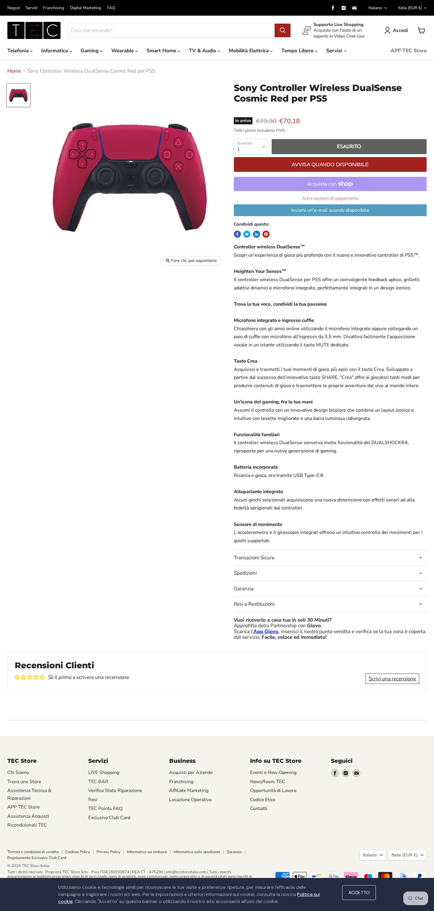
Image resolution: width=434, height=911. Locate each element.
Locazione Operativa (190, 799)
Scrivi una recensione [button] (392, 678)
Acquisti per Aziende (191, 772)
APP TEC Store (409, 50)
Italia (410, 8)
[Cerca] (283, 30)
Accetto (359, 892)
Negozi (13, 8)
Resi (92, 799)
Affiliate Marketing (188, 790)
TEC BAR (98, 781)
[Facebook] (333, 8)
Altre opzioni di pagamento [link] (330, 198)
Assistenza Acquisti (28, 816)
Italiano (375, 8)
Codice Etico (262, 799)
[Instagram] (344, 8)
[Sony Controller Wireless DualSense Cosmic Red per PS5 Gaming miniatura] (18, 95)
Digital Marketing (85, 8)
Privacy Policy (108, 852)
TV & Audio (203, 50)
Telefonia (18, 50)
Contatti (258, 808)
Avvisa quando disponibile (330, 164)
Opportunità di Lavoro (273, 790)
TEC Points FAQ (105, 808)
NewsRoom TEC (267, 781)
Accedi (400, 30)
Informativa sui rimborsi (147, 852)
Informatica (55, 50)
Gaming (90, 50)
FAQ (111, 8)
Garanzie (234, 852)
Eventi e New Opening (273, 772)
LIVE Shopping (103, 772)
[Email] (354, 8)
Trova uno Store (24, 781)
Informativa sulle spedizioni (197, 852)
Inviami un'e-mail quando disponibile (330, 210)
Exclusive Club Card (109, 817)
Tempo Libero (298, 50)
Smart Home (162, 50)
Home (14, 71)
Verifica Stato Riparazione (115, 790)
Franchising (53, 8)
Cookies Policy (77, 852)
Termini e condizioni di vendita (33, 852)
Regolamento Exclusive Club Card (36, 858)
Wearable (123, 50)
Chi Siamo (18, 772)
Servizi (31, 8)
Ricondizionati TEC (27, 825)
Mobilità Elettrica (249, 50)
